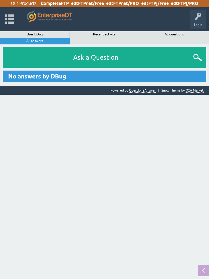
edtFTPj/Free (155, 3)
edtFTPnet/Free (87, 3)
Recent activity (104, 34)
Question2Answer (142, 90)
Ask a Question (95, 57)
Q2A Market (195, 90)
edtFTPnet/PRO (122, 3)
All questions (174, 34)
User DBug (35, 34)
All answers (34, 41)
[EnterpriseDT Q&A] (50, 16)
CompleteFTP (55, 3)
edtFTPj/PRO (184, 3)
